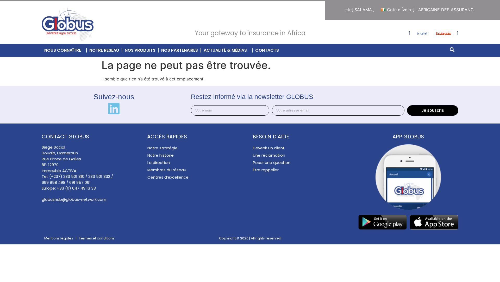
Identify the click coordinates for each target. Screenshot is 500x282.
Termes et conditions (97, 238)
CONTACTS (267, 50)
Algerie (351, 9)
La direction (158, 162)
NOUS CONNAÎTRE (62, 50)
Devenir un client (269, 148)
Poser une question (271, 162)
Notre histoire (160, 155)
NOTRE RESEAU (104, 50)
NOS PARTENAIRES (179, 50)
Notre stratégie (162, 148)
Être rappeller (266, 170)
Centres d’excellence (168, 177)
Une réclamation (269, 155)
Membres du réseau (166, 170)
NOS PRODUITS (140, 50)
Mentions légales (58, 238)
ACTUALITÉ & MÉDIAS (225, 50)
